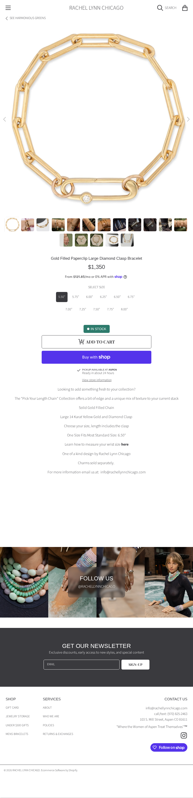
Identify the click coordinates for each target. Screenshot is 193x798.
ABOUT (47, 708)
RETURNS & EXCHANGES (58, 734)
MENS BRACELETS (17, 734)
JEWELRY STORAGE (18, 716)
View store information (97, 380)
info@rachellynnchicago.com (166, 708)
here (125, 444)
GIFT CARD (12, 708)
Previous (5, 119)
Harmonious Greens (28, 18)
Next (188, 119)
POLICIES (48, 725)
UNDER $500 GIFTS (17, 725)
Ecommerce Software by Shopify (59, 770)
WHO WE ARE (51, 716)
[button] (8, 8)
